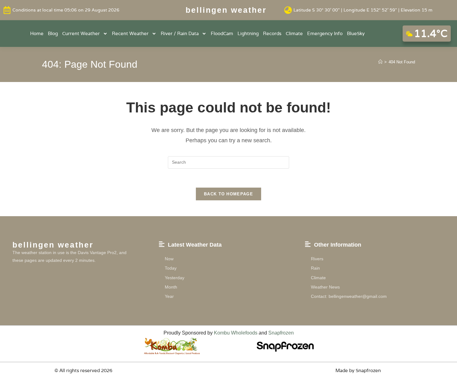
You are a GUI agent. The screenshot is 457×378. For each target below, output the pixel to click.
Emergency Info (325, 33)
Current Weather (81, 33)
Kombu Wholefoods (235, 332)
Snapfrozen (281, 332)
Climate (294, 33)
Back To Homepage (228, 194)
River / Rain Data (180, 33)
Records (272, 33)
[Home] (380, 62)
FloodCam (222, 33)
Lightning (248, 33)
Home (37, 33)
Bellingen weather (226, 10)
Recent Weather (130, 33)
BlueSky (356, 33)
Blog (53, 33)
